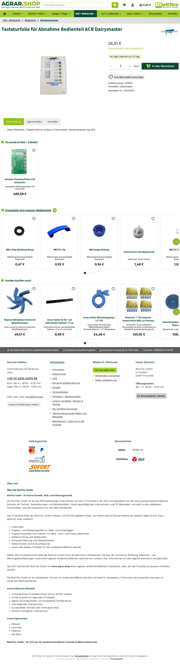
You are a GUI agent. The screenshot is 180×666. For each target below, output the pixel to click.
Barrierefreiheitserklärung (66, 383)
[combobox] (77, 5)
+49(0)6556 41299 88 (163, 350)
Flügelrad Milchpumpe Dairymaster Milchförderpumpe (20, 321)
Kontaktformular (34, 396)
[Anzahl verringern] (111, 66)
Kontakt (56, 387)
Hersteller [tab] (53, 121)
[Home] (4, 13)
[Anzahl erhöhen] (130, 66)
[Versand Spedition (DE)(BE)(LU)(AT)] (121, 450)
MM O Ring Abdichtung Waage (20, 249)
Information (57, 362)
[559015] (53, 75)
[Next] (176, 241)
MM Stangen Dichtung (99, 249)
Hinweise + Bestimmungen (66, 396)
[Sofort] (40, 468)
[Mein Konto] (132, 5)
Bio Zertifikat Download (64, 408)
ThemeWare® (116, 659)
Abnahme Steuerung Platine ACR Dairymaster (20, 181)
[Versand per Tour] (138, 450)
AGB (54, 378)
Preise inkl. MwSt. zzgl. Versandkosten (126, 48)
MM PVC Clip (59, 249)
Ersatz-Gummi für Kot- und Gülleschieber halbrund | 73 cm (59, 321)
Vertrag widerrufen (105, 370)
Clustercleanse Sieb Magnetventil (139, 252)
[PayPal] (42, 450)
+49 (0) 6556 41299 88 (22, 378)
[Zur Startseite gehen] (20, 5)
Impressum (58, 369)
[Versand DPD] (138, 459)
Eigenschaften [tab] (34, 121)
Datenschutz (59, 374)
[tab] (14, 121)
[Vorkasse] (37, 459)
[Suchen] (115, 5)
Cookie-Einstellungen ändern (23, 404)
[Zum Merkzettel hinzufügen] (34, 150)
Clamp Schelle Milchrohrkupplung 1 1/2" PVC (99, 319)
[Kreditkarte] (32, 450)
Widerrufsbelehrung (106, 380)
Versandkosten (60, 392)
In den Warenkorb (163, 66)
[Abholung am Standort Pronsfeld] (121, 459)
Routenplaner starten (152, 396)
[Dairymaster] (169, 32)
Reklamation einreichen (107, 375)
